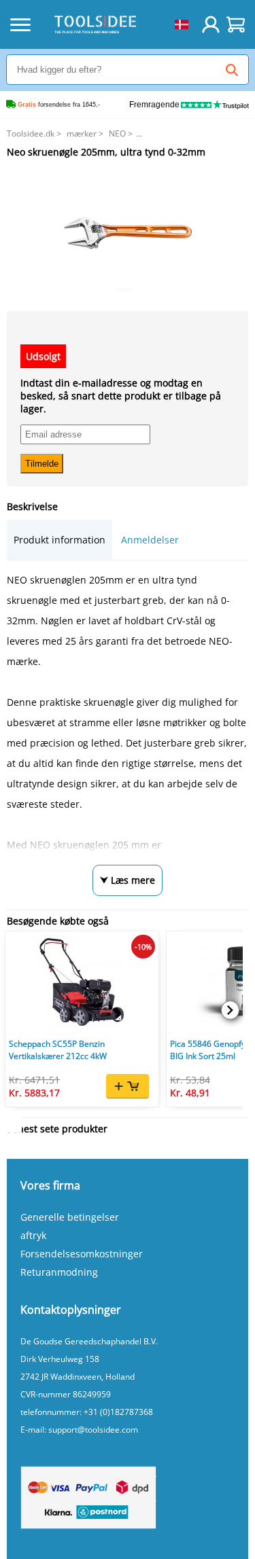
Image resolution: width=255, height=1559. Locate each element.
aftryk (33, 1235)
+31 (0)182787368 (118, 1412)
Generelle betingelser (69, 1217)
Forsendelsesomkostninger (81, 1253)
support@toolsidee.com (93, 1429)
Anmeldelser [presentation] (150, 539)
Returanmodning (59, 1272)
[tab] (59, 540)
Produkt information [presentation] (59, 539)
